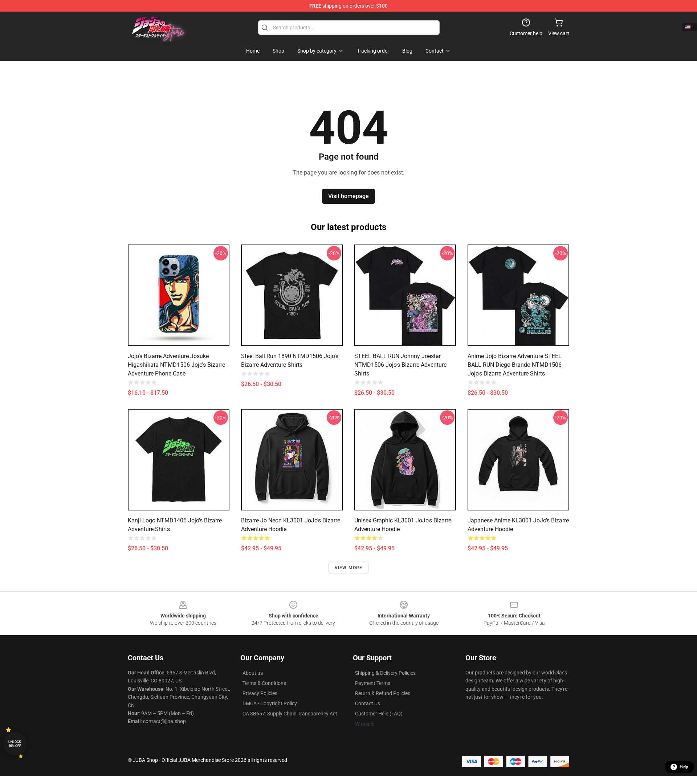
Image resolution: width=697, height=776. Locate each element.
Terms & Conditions (264, 683)
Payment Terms (372, 683)
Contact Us (367, 703)
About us (252, 673)
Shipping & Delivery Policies (385, 673)
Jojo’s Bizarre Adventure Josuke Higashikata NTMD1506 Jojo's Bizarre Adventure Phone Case (176, 365)
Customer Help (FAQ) (379, 714)
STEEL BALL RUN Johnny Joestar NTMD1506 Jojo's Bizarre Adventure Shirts (400, 365)
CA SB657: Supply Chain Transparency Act (289, 714)
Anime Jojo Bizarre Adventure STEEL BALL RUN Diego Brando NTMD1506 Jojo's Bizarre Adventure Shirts (515, 365)
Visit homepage (348, 196)
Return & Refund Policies (382, 693)
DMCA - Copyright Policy (269, 703)
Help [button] (684, 766)
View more (349, 567)
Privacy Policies (259, 693)
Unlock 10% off (14, 744)
